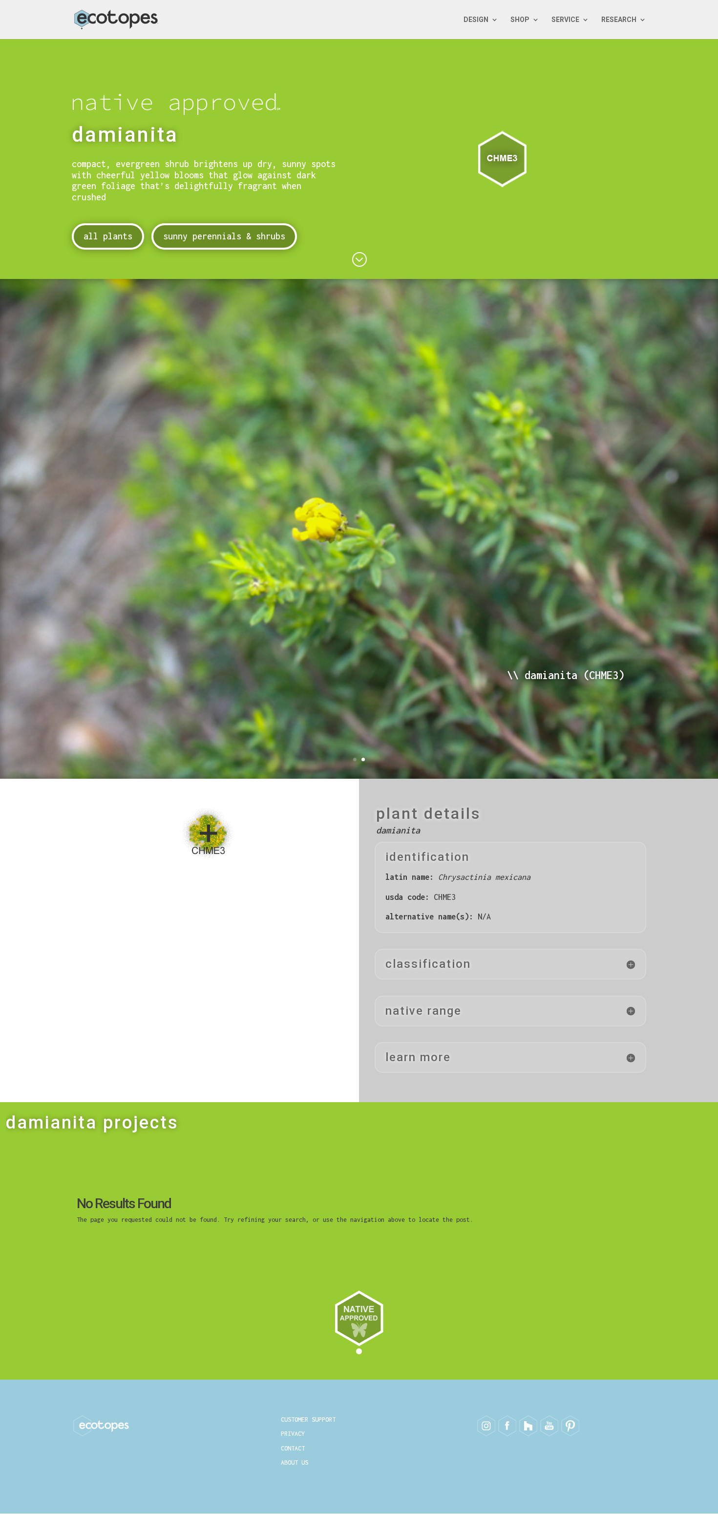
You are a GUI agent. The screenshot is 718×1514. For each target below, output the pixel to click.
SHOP (519, 19)
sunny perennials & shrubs (224, 236)
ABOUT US (294, 1462)
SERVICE (565, 19)
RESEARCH (618, 19)
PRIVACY (293, 1433)
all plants (108, 236)
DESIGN (476, 19)
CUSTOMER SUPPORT (308, 1419)
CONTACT (293, 1448)
